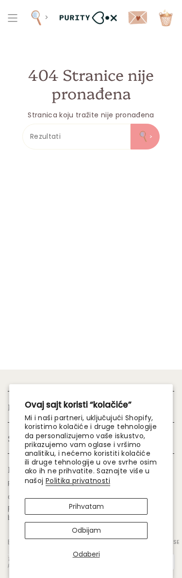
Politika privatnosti (78, 480)
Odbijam (86, 530)
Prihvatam (86, 506)
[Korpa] (166, 17)
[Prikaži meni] (12, 17)
